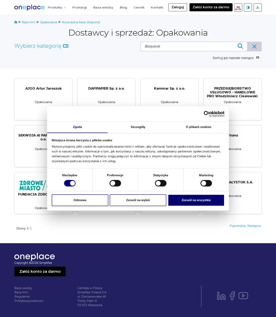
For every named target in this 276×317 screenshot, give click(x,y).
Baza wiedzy (23, 288)
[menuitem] (56, 7)
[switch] (115, 183)
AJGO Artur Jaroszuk (43, 88)
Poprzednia (238, 226)
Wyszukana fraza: (81, 22)
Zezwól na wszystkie (196, 200)
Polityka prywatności (28, 301)
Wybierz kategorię (38, 46)
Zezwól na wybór (138, 200)
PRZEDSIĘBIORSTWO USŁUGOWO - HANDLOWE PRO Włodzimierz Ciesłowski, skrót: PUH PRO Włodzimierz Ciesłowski (232, 96)
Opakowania (49, 22)
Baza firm (29, 22)
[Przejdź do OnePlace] (30, 8)
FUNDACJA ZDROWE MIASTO (43, 194)
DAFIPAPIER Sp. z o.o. (106, 88)
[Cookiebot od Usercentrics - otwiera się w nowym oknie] (206, 114)
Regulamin (22, 296)
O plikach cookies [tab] (198, 127)
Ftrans (232, 135)
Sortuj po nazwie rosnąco (233, 58)
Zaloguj (178, 7)
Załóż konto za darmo (211, 7)
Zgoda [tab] (77, 127)
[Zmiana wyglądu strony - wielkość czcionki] (258, 7)
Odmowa (80, 200)
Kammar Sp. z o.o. (169, 88)
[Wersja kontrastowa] (248, 7)
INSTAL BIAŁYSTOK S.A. (232, 182)
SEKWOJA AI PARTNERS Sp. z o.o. (43, 137)
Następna (254, 226)
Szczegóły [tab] (138, 127)
